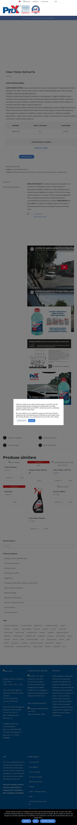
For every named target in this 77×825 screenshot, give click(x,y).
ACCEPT (26, 821)
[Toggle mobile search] (69, 7)
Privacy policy (47, 821)
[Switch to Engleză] (19, 1)
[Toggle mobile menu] (73, 7)
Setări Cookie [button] (21, 420)
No (36, 821)
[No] (74, 817)
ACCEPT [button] (31, 420)
